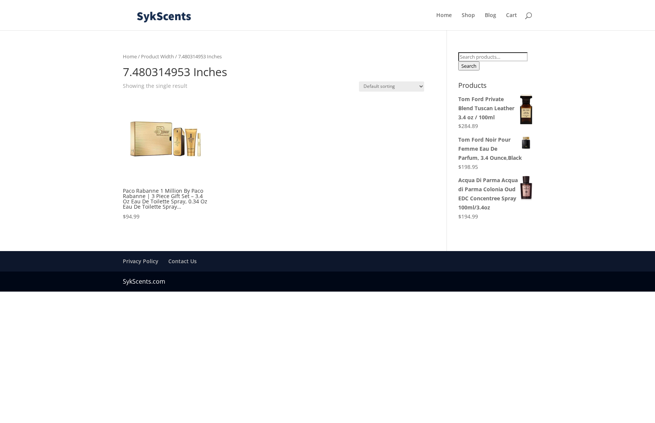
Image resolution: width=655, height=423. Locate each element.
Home (444, 15)
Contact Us (182, 261)
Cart (511, 15)
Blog (490, 15)
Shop (468, 15)
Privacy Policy (140, 261)
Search (468, 65)
